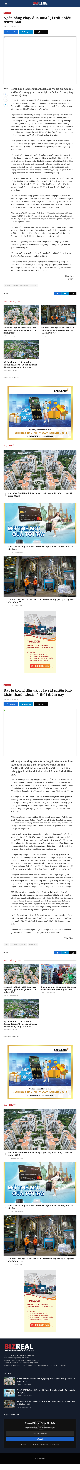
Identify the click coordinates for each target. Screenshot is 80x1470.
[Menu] (6, 3)
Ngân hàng (24, 285)
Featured (7, 12)
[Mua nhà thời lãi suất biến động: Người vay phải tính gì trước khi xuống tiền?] (21, 315)
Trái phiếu (33, 285)
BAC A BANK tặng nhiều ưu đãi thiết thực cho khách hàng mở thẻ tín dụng (40, 547)
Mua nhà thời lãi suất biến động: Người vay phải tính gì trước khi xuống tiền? (20, 330)
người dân (22, 945)
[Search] (74, 3)
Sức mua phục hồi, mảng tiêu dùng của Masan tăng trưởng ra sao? (58, 988)
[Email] (6, 99)
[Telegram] (6, 105)
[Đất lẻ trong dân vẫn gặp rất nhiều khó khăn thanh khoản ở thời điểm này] (40, 732)
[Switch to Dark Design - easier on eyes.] (71, 4)
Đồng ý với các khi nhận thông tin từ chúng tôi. (40, 1444)
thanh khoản (33, 945)
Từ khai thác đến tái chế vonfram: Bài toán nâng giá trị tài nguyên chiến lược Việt (58, 330)
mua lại (15, 285)
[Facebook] (6, 94)
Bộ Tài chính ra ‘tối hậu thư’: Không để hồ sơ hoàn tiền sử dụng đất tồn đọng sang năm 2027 (20, 364)
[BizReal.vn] (40, 4)
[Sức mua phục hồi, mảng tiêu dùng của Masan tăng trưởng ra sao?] (58, 974)
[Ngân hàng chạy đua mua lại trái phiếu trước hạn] (40, 60)
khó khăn (14, 945)
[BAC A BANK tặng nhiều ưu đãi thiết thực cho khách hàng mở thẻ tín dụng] (40, 523)
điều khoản (35, 1444)
